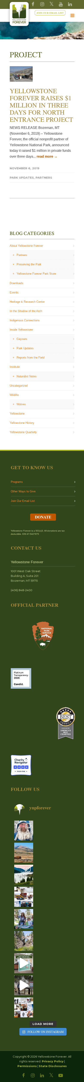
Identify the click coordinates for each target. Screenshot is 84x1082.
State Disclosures (53, 1066)
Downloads (16, 283)
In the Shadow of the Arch (26, 311)
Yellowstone (17, 413)
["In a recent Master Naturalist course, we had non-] (23, 830)
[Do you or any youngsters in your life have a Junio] (23, 919)
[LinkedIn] (42, 1075)
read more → (47, 156)
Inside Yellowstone (21, 329)
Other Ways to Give (23, 491)
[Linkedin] (70, 4)
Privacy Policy (53, 1061)
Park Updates (22, 177)
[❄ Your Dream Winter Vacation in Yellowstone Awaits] (23, 897)
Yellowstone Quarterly (23, 432)
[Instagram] (42, 4)
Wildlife (14, 395)
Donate (43, 517)
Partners (44, 177)
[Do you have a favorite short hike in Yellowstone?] (23, 941)
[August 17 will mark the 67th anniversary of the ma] (23, 875)
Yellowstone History (22, 422)
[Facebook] (33, 4)
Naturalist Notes (27, 376)
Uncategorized (19, 385)
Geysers (22, 339)
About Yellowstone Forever (26, 245)
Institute (15, 366)
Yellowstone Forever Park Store (36, 273)
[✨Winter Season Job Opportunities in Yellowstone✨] (23, 1007)
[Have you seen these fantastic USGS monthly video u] (23, 985)
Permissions (27, 1066)
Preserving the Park (29, 264)
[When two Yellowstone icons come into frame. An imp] (23, 853)
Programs (17, 481)
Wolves (21, 404)
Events (14, 292)
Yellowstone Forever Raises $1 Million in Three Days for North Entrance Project (41, 104)
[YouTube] (60, 4)
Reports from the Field (30, 357)
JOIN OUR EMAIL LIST (50, 12)
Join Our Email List (23, 501)
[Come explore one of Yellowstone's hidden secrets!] (23, 963)
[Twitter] (51, 4)
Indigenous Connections (25, 320)
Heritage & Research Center (27, 301)
